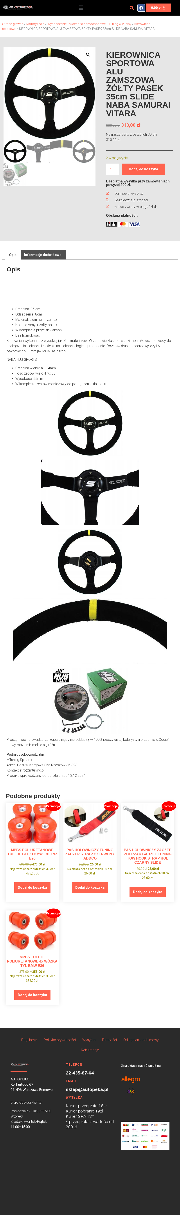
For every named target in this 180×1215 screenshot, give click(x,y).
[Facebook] (141, 8)
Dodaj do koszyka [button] (32, 887)
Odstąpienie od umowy (141, 1040)
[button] (81, 8)
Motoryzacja (35, 24)
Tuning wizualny (120, 24)
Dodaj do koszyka (143, 169)
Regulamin (29, 1040)
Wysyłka (88, 1040)
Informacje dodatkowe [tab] (42, 255)
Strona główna (12, 24)
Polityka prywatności (60, 1040)
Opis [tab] (12, 255)
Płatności (109, 1040)
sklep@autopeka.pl (87, 1089)
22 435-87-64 (80, 1072)
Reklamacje (90, 1050)
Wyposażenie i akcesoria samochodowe (76, 24)
